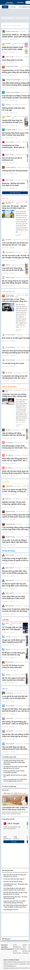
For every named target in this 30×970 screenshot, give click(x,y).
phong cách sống (17, 953)
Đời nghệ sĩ (8, 430)
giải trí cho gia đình (17, 949)
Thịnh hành (9, 2)
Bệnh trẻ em (8, 499)
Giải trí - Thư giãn (10, 56)
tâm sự (24, 947)
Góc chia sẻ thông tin (10, 334)
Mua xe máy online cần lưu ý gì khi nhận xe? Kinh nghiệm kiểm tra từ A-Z (15, 780)
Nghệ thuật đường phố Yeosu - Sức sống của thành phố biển (15, 897)
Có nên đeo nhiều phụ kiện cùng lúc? (14, 879)
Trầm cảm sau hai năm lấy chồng (12, 881)
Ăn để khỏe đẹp (9, 486)
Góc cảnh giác (9, 372)
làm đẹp (24, 945)
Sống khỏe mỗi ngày (10, 511)
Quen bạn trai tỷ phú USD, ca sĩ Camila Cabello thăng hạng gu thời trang (14, 902)
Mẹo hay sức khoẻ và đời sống (13, 92)
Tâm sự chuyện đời (10, 705)
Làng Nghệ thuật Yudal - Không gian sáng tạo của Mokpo (15, 885)
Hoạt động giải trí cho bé (10, 909)
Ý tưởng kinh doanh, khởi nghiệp (13, 79)
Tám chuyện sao (9, 442)
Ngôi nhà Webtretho (7, 949)
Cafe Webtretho (9, 43)
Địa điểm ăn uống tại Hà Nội (12, 31)
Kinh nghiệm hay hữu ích (11, 129)
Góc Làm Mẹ (8, 239)
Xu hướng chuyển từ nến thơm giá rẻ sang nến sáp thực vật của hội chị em (14, 889)
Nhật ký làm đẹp (9, 662)
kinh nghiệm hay (17, 947)
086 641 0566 (26, 964)
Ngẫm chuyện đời (10, 555)
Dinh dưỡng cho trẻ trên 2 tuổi (10, 202)
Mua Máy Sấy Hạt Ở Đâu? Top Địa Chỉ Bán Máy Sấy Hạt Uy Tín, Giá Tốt (15, 767)
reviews (24, 949)
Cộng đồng (20, 2)
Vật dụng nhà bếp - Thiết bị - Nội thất (13, 66)
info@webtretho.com (11, 966)
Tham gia (13, 841)
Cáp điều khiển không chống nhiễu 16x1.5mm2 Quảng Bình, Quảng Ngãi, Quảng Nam (14, 762)
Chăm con (8, 265)
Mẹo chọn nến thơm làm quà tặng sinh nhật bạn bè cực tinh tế (14, 875)
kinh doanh (25, 951)
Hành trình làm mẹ (10, 252)
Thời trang (8, 104)
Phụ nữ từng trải (9, 693)
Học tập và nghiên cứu (11, 167)
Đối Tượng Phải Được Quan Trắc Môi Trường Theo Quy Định (13, 771)
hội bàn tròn (25, 953)
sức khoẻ (15, 951)
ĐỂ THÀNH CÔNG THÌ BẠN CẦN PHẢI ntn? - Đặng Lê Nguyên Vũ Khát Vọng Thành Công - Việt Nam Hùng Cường (15, 906)
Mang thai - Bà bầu (10, 277)
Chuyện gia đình (9, 718)
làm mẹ (15, 945)
